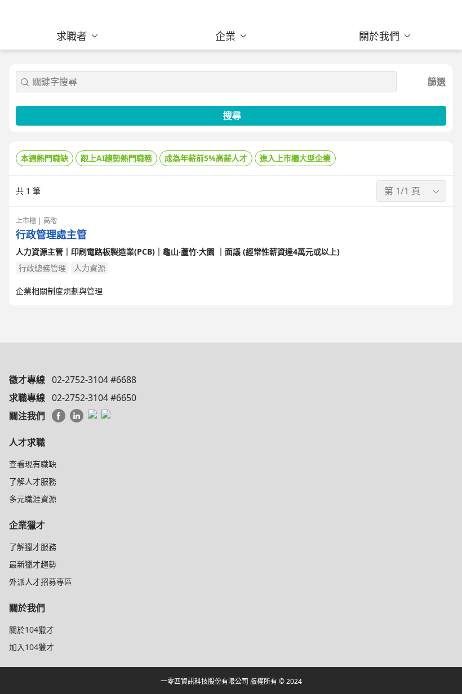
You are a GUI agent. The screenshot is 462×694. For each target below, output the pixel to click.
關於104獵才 (31, 629)
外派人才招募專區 (40, 581)
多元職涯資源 (32, 498)
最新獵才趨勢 (32, 564)
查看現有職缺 (32, 464)
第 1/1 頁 (402, 191)
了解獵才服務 (32, 546)
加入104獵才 (31, 647)
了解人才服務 (32, 481)
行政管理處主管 (51, 234)
